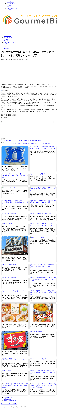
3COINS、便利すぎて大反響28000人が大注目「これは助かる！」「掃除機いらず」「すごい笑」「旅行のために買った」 (43, 336)
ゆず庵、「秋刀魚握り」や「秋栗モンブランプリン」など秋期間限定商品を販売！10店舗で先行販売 (43, 378)
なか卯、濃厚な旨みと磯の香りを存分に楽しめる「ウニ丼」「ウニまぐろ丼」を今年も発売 (43, 325)
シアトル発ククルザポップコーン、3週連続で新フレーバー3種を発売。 (23, 140)
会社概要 (9, 9)
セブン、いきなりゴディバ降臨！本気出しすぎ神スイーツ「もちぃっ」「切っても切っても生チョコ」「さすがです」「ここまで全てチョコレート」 (14, 298)
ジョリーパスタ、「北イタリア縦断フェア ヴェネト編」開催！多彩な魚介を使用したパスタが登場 (15, 208)
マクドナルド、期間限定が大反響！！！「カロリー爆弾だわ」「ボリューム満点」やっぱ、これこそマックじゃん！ (14, 269)
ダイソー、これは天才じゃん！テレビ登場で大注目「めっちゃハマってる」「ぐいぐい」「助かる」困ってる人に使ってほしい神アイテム (43, 218)
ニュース (9, 6)
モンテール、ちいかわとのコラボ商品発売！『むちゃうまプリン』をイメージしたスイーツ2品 (43, 272)
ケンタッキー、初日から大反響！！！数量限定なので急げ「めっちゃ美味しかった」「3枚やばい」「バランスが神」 (14, 282)
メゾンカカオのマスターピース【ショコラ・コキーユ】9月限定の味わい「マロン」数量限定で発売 (14, 181)
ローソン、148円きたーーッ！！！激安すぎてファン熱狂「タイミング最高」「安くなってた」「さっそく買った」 (14, 168)
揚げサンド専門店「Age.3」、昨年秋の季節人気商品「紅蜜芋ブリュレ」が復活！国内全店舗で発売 (43, 298)
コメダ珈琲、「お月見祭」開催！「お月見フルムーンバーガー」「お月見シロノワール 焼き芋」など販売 (14, 391)
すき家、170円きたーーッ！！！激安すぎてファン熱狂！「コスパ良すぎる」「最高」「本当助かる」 (14, 353)
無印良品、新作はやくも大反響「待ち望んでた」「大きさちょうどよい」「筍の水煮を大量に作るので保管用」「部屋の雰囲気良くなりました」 (43, 231)
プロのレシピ (10, 2)
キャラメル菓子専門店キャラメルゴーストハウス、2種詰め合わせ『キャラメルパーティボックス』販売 (43, 285)
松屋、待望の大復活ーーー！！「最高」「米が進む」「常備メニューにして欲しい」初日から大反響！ (14, 375)
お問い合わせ (7, 399)
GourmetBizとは (8, 397)
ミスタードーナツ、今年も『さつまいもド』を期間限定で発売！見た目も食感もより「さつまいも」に (43, 195)
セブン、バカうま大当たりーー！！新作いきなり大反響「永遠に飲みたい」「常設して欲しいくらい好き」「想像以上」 (43, 391)
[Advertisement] (28, 30)
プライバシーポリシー (10, 400)
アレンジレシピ (11, 3)
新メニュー (10, 5)
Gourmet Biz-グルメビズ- (9, 404)
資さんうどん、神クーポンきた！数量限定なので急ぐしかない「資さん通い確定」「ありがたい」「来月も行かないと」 (14, 259)
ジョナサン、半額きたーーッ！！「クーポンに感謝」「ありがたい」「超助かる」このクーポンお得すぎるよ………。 (14, 192)
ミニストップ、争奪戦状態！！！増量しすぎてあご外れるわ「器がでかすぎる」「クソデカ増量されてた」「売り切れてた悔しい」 (43, 241)
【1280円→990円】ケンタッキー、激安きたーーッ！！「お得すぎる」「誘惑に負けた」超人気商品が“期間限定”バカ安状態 (14, 218)
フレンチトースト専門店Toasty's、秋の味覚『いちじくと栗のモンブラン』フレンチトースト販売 (43, 152)
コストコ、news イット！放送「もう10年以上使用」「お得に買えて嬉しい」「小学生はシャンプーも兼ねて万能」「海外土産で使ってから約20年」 (14, 229)
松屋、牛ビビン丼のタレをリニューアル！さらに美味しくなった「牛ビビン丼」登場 (43, 205)
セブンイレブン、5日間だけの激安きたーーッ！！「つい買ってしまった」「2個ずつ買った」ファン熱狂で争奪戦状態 (42, 178)
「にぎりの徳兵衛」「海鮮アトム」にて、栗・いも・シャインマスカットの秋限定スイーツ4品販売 (14, 326)
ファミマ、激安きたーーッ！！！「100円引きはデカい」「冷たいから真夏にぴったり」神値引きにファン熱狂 (43, 363)
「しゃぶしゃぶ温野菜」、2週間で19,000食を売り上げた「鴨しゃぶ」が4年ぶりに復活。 (28, 143)
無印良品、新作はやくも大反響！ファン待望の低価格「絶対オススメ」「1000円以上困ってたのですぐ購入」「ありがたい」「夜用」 (14, 365)
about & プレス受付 (12, 8)
